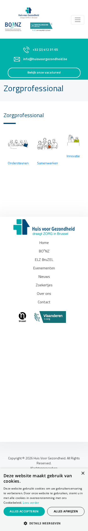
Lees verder (31, 503)
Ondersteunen (18, 163)
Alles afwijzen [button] (66, 511)
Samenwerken (47, 163)
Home (44, 243)
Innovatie (73, 156)
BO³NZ (44, 251)
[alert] (44, 499)
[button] (44, 523)
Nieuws (44, 277)
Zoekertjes (44, 285)
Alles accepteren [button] (24, 511)
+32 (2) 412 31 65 (45, 50)
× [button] (82, 473)
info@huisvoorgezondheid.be (45, 59)
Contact (44, 302)
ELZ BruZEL (44, 260)
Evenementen (44, 268)
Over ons (44, 294)
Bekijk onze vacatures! (44, 72)
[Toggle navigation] (77, 20)
